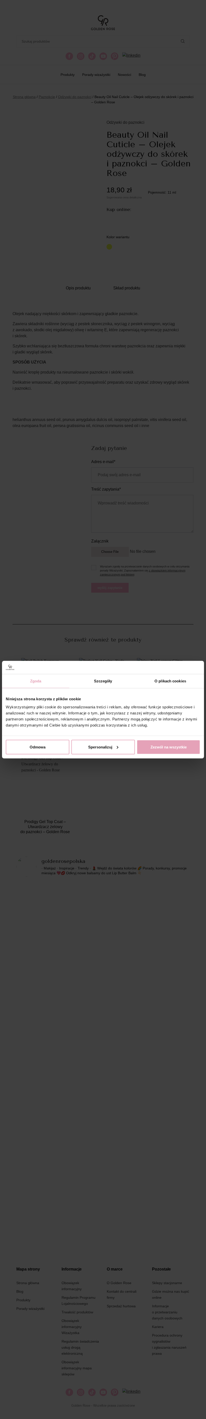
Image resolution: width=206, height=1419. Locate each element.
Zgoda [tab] (35, 681)
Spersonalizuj (100, 747)
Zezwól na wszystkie (168, 747)
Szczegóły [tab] (103, 681)
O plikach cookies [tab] (170, 681)
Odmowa (37, 747)
